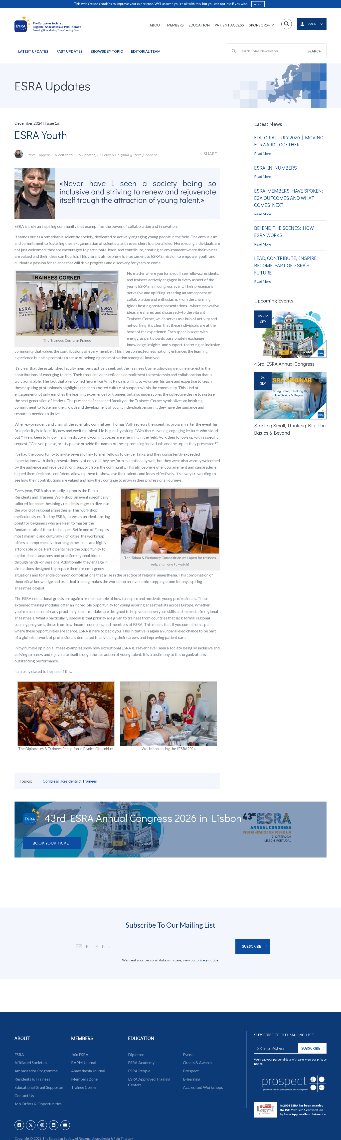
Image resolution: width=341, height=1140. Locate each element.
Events (188, 1054)
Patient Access (229, 25)
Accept (258, 3)
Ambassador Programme (36, 1070)
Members (175, 25)
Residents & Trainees (79, 781)
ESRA (19, 1054)
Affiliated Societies (30, 1062)
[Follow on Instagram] (42, 1125)
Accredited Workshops (203, 1087)
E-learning (191, 1079)
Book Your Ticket (51, 843)
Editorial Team (146, 51)
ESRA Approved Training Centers (149, 1082)
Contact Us (24, 1095)
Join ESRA (79, 1054)
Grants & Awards (197, 1062)
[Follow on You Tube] (65, 1125)
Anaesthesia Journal (88, 1070)
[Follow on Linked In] (53, 1125)
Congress (51, 781)
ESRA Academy (141, 1062)
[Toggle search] (286, 24)
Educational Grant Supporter (38, 1087)
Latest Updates (33, 51)
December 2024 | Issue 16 (36, 123)
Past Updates (69, 51)
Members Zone (84, 1079)
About (156, 25)
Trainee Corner (84, 1087)
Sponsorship (261, 25)
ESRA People (139, 1070)
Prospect (191, 1070)
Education (199, 25)
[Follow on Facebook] (19, 1125)
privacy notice (207, 960)
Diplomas (136, 1054)
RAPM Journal (83, 1062)
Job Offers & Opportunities (38, 1103)
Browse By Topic (107, 51)
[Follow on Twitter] (30, 1125)
